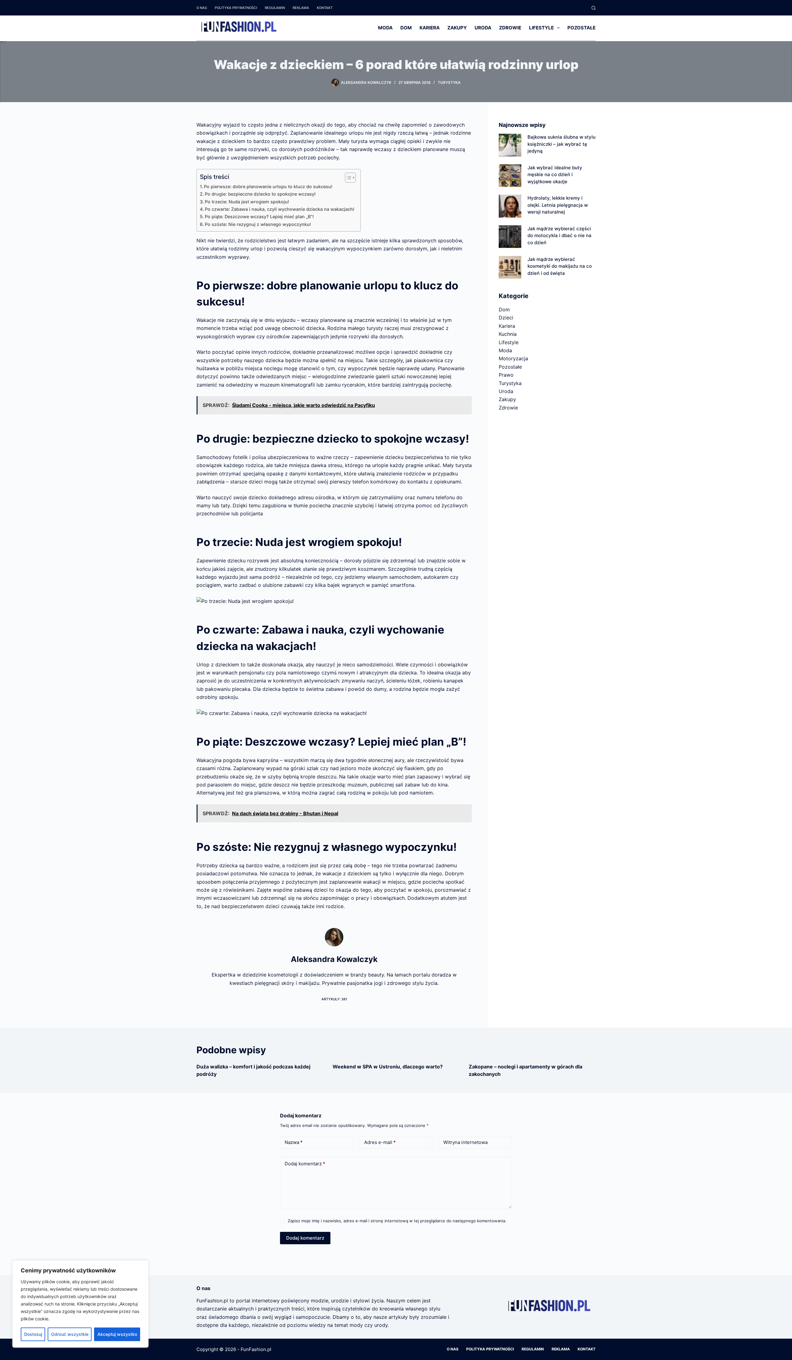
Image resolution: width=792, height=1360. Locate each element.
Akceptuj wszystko (117, 1334)
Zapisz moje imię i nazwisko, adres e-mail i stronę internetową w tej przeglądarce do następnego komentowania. (397, 1220)
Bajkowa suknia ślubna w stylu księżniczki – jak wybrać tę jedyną (561, 144)
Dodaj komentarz (305, 1164)
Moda (385, 28)
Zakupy (457, 28)
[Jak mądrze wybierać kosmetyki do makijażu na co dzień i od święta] (510, 267)
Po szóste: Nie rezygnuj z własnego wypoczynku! (258, 224)
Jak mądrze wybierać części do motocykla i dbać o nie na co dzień (559, 235)
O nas (201, 8)
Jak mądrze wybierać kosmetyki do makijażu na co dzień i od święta (559, 266)
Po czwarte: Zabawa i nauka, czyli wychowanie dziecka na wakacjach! (279, 209)
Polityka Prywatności (236, 8)
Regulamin (275, 8)
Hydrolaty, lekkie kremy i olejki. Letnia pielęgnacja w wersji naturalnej (557, 205)
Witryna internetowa (465, 1142)
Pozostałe (581, 28)
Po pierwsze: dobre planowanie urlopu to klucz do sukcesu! (268, 186)
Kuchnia (508, 334)
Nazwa (294, 1142)
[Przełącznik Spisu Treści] (347, 177)
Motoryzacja (513, 358)
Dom (406, 28)
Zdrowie (510, 28)
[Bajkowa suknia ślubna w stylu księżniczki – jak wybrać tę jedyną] (510, 145)
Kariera (430, 28)
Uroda (483, 28)
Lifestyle (541, 28)
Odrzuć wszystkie (69, 1334)
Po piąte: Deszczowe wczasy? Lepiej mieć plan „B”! (259, 216)
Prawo (506, 375)
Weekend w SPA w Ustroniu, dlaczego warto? (388, 1066)
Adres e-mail (380, 1142)
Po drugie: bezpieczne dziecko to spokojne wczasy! (260, 194)
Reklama (301, 8)
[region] (80, 1304)
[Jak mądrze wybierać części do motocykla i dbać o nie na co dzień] (510, 236)
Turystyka (449, 82)
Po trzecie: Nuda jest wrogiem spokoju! (247, 201)
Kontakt (325, 8)
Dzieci (506, 317)
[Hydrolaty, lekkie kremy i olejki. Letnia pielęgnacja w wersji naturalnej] (510, 206)
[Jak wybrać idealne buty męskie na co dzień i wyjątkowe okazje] (510, 175)
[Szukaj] (594, 8)
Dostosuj (33, 1334)
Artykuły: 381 (334, 999)
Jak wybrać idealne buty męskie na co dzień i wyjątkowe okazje (554, 174)
